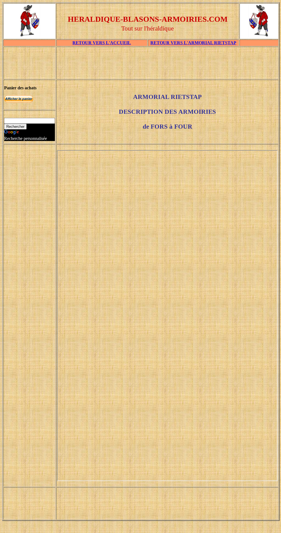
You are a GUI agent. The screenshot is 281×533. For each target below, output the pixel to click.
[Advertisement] (167, 65)
